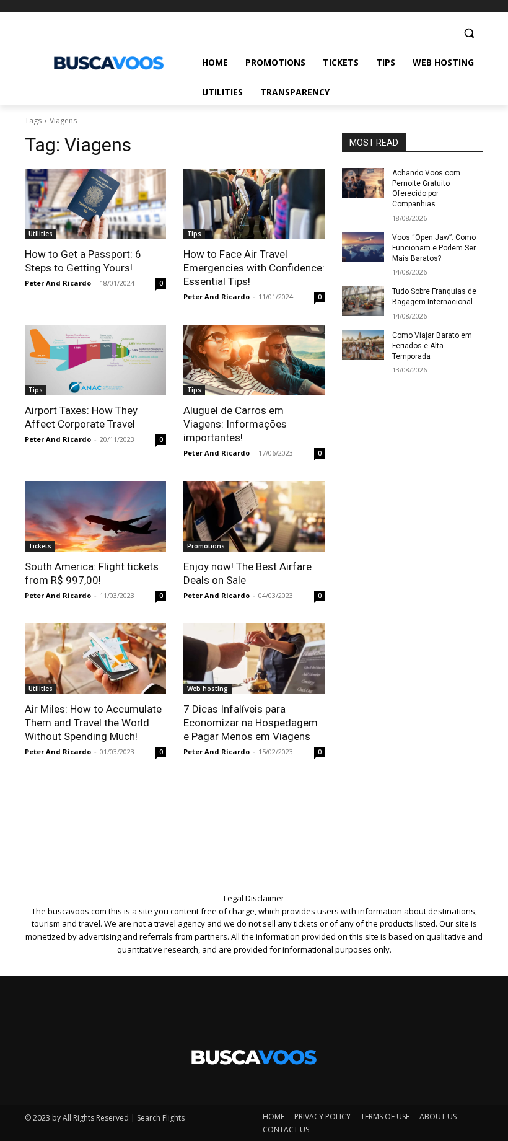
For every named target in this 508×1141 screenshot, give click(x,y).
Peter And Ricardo (58, 283)
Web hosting (207, 688)
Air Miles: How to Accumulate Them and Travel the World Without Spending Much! (93, 722)
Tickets (39, 546)
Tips (194, 233)
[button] (468, 33)
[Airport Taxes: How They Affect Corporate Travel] (95, 360)
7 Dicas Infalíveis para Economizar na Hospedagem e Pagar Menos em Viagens (250, 722)
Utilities (40, 233)
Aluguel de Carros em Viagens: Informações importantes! (235, 424)
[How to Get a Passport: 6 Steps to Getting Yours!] (95, 204)
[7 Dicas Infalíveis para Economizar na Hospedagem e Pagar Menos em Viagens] (254, 658)
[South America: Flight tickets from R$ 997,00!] (95, 516)
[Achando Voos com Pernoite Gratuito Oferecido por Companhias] (363, 183)
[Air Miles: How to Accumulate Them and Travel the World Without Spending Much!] (95, 658)
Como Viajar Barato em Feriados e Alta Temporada (432, 346)
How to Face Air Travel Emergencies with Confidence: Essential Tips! (254, 268)
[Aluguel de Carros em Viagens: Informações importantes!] (254, 360)
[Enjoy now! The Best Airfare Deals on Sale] (254, 516)
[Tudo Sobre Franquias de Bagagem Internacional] (363, 301)
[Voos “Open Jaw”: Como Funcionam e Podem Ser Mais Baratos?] (363, 247)
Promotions (206, 546)
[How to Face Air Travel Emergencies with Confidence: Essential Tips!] (254, 204)
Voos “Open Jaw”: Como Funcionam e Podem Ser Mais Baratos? (434, 248)
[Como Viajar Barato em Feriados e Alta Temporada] (363, 345)
